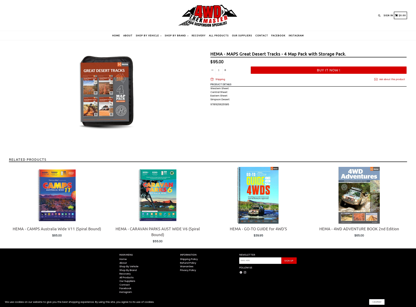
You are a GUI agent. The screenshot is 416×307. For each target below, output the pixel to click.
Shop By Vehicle (148, 35)
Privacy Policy (188, 270)
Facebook (278, 35)
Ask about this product (392, 79)
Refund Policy (188, 263)
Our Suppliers (242, 35)
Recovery (199, 35)
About (128, 35)
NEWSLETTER (247, 254)
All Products (219, 35)
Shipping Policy (189, 259)
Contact (261, 35)
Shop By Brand (176, 35)
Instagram (296, 35)
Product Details (220, 84)
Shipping (220, 79)
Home (116, 35)
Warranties (186, 266)
